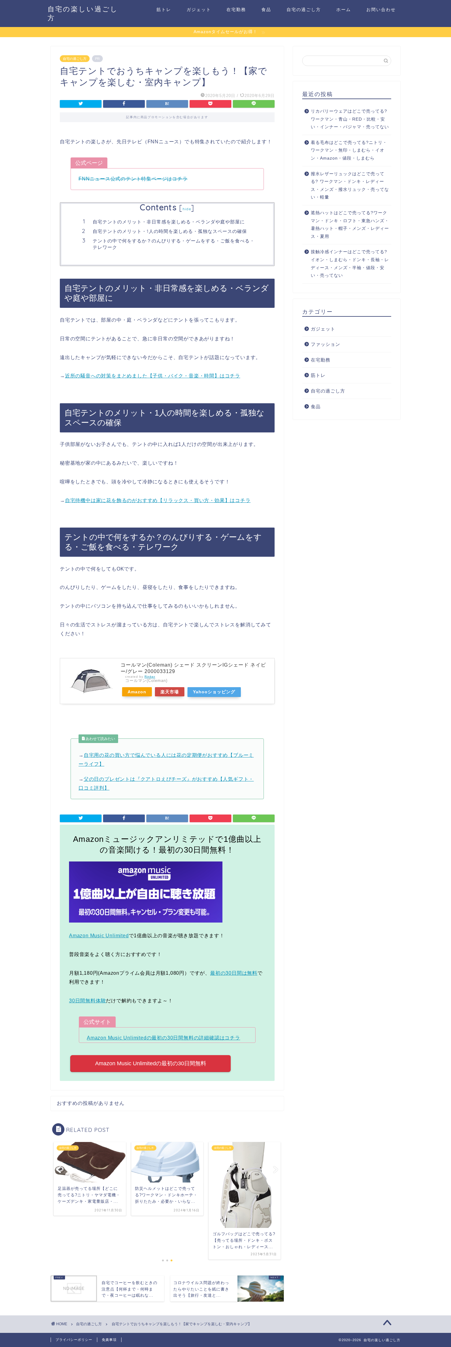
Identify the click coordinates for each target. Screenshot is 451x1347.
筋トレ (163, 9)
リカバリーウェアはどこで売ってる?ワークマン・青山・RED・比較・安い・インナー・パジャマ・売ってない (350, 119)
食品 (266, 9)
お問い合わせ (381, 9)
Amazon (137, 691)
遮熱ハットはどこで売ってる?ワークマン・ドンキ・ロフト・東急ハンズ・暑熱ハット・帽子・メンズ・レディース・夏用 (350, 225)
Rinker (150, 676)
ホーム (343, 9)
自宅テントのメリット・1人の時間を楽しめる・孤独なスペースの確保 (170, 231)
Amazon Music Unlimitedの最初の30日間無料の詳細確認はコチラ (163, 1037)
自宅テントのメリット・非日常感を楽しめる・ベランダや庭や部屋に (169, 222)
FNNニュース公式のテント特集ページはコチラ (133, 178)
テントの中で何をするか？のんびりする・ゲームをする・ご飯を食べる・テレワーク (174, 244)
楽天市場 (169, 691)
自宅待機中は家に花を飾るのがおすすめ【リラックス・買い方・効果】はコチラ (158, 500)
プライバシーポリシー (74, 1339)
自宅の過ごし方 (304, 9)
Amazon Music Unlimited (99, 935)
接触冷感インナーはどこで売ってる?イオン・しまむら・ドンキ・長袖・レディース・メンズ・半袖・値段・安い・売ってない (350, 264)
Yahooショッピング (214, 691)
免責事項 (109, 1339)
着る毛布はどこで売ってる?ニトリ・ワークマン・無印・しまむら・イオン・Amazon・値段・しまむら (349, 150)
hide (187, 209)
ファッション (325, 344)
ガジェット (199, 9)
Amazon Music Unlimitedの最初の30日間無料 (150, 1063)
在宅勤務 (236, 9)
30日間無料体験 (87, 1000)
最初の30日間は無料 (233, 973)
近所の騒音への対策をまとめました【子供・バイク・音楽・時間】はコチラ (152, 375)
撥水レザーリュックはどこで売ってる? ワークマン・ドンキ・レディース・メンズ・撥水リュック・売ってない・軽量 (350, 186)
